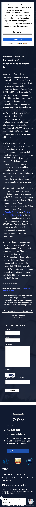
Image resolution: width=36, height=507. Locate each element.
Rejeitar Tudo (17, 36)
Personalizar (17, 32)
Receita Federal (11, 212)
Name (8, 329)
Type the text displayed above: (16, 378)
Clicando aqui (14, 493)
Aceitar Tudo (17, 40)
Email (8, 337)
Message (9, 344)
